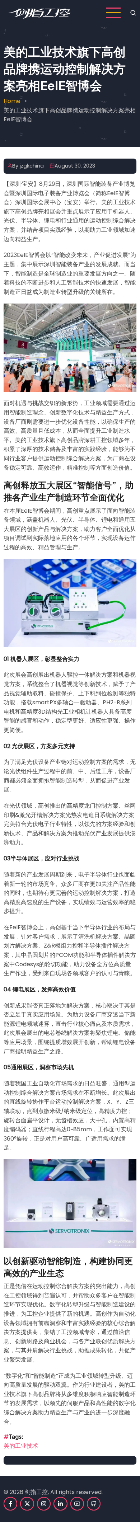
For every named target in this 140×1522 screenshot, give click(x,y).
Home (12, 101)
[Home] (39, 12)
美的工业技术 (21, 1446)
